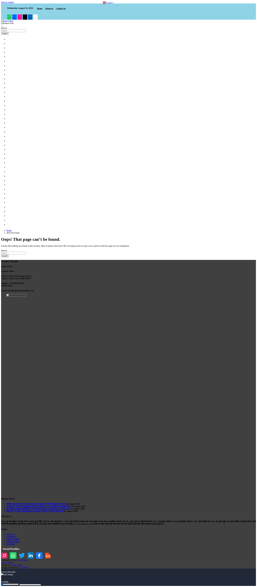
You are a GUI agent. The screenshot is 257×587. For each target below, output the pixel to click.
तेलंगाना (10, 154)
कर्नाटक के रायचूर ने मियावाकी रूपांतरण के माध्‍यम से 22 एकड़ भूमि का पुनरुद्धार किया (38, 506)
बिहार (9, 83)
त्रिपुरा (10, 176)
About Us (10, 534)
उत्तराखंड (10, 52)
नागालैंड (10, 194)
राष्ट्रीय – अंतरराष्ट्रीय (14, 44)
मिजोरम (10, 181)
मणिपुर (9, 172)
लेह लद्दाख (10, 105)
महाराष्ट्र (10, 110)
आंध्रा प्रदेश (11, 150)
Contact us (61, 8)
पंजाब (9, 97)
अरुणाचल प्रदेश (12, 163)
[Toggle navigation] (2, 26)
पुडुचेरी (9, 141)
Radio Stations (13, 541)
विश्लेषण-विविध (12, 220)
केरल (9, 145)
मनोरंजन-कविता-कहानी (14, 225)
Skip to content (7, 2)
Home (39, 8)
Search (4, 28)
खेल (9, 207)
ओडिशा (10, 132)
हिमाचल (10, 92)
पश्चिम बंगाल (11, 123)
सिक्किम (10, 185)
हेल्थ (9, 211)
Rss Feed (10, 544)
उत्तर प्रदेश (11, 66)
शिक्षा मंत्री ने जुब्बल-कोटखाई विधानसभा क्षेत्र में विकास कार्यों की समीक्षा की (34, 511)
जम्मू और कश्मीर (12, 101)
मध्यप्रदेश (10, 57)
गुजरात (10, 114)
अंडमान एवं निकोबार (13, 158)
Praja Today (22, 560)
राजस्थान (10, 70)
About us (49, 8)
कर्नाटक (10, 119)
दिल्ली (9, 61)
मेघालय (10, 198)
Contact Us (11, 537)
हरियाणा (10, 75)
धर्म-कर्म (10, 189)
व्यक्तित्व (10, 216)
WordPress (24, 567)
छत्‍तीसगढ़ (10, 79)
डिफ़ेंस (9, 48)
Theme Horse (16, 565)
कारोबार (10, 203)
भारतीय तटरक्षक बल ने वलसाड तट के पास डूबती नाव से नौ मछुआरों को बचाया (35, 504)
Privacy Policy (12, 539)
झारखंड (10, 88)
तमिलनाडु (10, 136)
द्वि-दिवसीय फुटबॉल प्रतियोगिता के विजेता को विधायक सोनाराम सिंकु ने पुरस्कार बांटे (38, 509)
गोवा (9, 128)
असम (9, 167)
